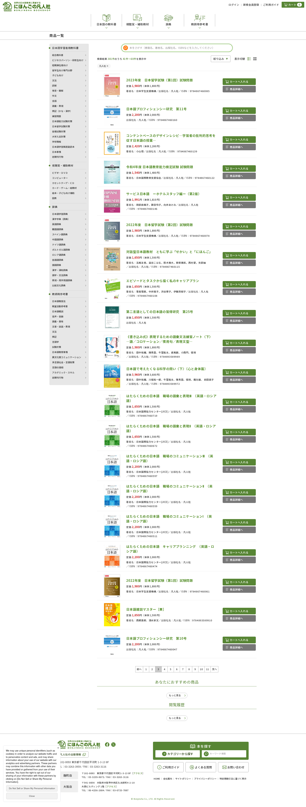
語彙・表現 (57, 106)
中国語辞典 (57, 239)
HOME (157, 778)
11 (207, 669)
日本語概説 (57, 311)
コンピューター (60, 177)
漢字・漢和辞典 (60, 270)
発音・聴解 (57, 90)
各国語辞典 (57, 259)
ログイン (234, 5)
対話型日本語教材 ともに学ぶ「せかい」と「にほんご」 (169, 251)
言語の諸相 (57, 367)
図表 (54, 198)
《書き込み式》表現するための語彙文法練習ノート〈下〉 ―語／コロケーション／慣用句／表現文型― (170, 339)
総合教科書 (57, 55)
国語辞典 (56, 265)
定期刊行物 (57, 156)
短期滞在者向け (60, 65)
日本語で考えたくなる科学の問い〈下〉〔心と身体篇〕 (167, 368)
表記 (54, 336)
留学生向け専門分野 (62, 70)
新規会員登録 (251, 5)
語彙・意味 (57, 321)
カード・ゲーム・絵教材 (64, 188)
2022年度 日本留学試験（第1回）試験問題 (159, 580)
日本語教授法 (59, 301)
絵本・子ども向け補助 (63, 193)
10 (201, 669)
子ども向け (57, 75)
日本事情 (56, 151)
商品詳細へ (236, 89)
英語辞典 (56, 224)
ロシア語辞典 (59, 254)
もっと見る (175, 695)
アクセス (137, 773)
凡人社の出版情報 (70, 754)
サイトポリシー (183, 778)
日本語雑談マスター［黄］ (146, 609)
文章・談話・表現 (61, 326)
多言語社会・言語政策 (63, 362)
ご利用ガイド (271, 5)
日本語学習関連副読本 (63, 146)
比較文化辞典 (59, 285)
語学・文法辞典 (60, 275)
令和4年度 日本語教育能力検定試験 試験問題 (159, 166)
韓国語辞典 (57, 229)
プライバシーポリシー (205, 778)
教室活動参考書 (60, 306)
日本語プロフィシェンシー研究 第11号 (156, 109)
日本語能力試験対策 (62, 121)
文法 (54, 80)
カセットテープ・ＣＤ (63, 183)
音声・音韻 (57, 316)
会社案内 (167, 778)
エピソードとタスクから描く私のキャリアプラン (162, 280)
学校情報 (56, 141)
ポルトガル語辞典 (61, 249)
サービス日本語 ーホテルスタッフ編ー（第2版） (163, 193)
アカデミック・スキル (63, 372)
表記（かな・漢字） (62, 111)
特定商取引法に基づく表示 (233, 778)
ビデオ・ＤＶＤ (60, 172)
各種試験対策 (59, 131)
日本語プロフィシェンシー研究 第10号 (156, 638)
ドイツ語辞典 (59, 244)
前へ (139, 669)
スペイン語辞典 (60, 234)
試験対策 (56, 347)
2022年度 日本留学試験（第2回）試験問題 (159, 224)
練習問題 (56, 116)
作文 (54, 95)
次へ (214, 669)
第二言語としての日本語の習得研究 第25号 (159, 311)
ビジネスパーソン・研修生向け (67, 60)
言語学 (55, 341)
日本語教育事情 (60, 352)
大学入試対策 (59, 136)
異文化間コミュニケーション (66, 357)
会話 (54, 100)
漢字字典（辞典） (61, 219)
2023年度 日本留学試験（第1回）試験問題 (159, 80)
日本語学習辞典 (60, 214)
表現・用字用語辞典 (62, 280)
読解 (54, 85)
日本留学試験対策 (61, 126)
